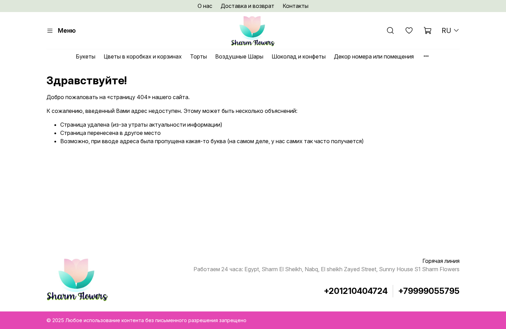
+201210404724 (356, 291)
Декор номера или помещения (374, 56)
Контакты (295, 5)
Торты (198, 56)
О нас (205, 5)
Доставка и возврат (247, 5)
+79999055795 (429, 291)
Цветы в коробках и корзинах (143, 56)
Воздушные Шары (239, 56)
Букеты (85, 56)
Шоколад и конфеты (299, 56)
